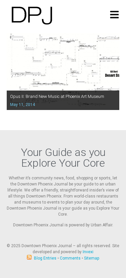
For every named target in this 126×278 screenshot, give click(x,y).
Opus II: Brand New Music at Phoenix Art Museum (57, 96)
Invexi (88, 251)
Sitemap (91, 258)
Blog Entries (45, 258)
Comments (70, 258)
